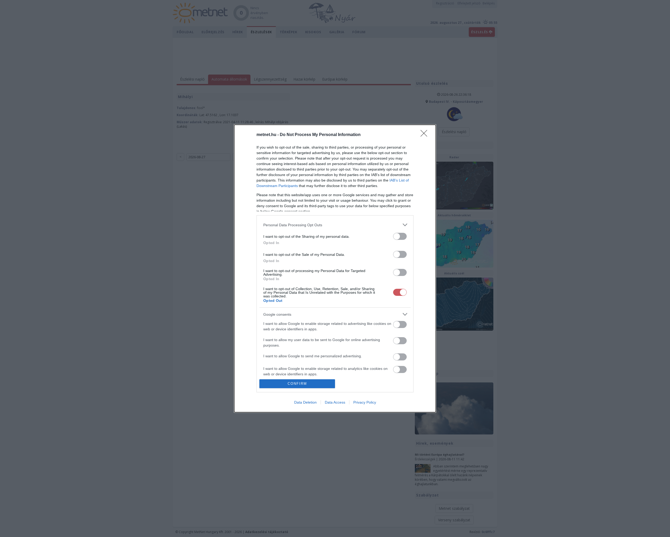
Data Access (335, 402)
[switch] (400, 236)
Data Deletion (305, 402)
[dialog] (335, 268)
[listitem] (335, 225)
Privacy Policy (364, 402)
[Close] (426, 135)
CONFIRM (297, 384)
